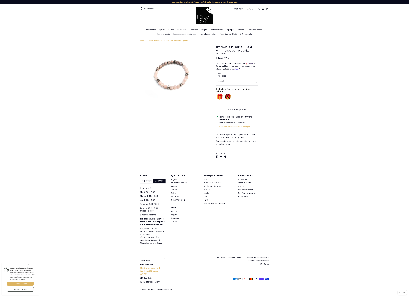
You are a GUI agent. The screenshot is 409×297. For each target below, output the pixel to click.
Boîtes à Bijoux (244, 183)
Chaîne (174, 189)
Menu (173, 207)
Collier (173, 193)
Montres (170, 30)
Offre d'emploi (246, 34)
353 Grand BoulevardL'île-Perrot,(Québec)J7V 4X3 (150, 271)
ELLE (205, 179)
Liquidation (243, 196)
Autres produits (163, 34)
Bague (174, 179)
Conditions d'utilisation (236, 257)
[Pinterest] (267, 264)
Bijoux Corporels (178, 200)
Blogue (204, 30)
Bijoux (161, 30)
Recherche (221, 257)
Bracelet (174, 186)
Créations (194, 30)
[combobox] (237, 75)
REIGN (206, 200)
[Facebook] (260, 264)
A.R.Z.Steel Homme (212, 186)
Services (174, 211)
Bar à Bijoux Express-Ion (214, 203)
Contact (241, 30)
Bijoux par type (178, 175)
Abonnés (159, 181)
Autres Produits (245, 175)
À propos (230, 30)
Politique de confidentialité (258, 260)
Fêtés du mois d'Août (228, 34)
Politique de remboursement (258, 257)
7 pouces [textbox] (222, 76)
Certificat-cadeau (255, 30)
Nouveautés (151, 30)
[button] (237, 63)
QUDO (207, 196)
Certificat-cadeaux (247, 193)
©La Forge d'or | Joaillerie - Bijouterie (158, 289)
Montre (241, 186)
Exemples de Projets (207, 34)
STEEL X (207, 189)
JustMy (207, 193)
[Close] (33, 265)
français (238, 8)
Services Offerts (216, 30)
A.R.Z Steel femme (212, 183)
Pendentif (175, 196)
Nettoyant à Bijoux (246, 189)
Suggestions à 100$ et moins (184, 34)
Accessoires (243, 179)
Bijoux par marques (213, 175)
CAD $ (250, 8)
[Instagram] (264, 264)
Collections (181, 30)
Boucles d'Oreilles (179, 183)
